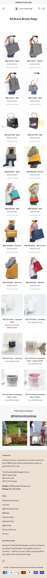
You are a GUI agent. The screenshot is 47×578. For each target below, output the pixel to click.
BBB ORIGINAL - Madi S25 (12, 246)
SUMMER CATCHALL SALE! (23, 2)
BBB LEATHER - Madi (12, 135)
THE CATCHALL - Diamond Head (12, 321)
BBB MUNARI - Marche (35, 172)
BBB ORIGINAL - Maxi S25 (12, 282)
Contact (5, 505)
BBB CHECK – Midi (12, 98)
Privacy (5, 534)
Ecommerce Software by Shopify (33, 567)
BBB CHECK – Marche (35, 61)
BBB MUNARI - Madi (12, 172)
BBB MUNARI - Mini (35, 209)
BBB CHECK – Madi (12, 61)
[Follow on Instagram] (3, 561)
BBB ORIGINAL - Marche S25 (35, 246)
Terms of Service (9, 529)
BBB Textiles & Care (10, 509)
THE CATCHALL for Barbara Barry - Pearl (12, 396)
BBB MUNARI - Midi (12, 209)
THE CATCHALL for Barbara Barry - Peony (35, 396)
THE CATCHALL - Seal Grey (12, 358)
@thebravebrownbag (23, 415)
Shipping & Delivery (10, 500)
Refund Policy (8, 521)
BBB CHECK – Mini (35, 98)
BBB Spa (5, 513)
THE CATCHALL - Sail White (35, 319)
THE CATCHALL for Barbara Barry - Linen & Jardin (35, 359)
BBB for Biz (6, 525)
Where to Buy (8, 517)
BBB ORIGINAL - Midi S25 (35, 282)
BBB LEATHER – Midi (35, 135)
